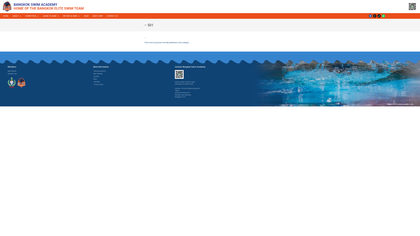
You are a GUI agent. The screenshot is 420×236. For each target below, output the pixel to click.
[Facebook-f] (370, 16)
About (16, 16)
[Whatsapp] (383, 16)
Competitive (30, 16)
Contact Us (112, 16)
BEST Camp (98, 16)
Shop (86, 16)
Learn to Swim (50, 16)
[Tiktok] (379, 16)
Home (5, 16)
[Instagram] (374, 16)
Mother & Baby (70, 16)
